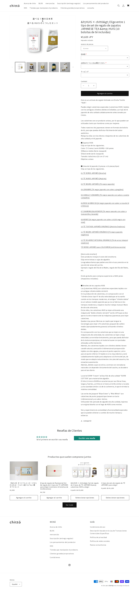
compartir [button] (87, 421)
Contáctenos (55, 557)
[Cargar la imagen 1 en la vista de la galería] (20, 67)
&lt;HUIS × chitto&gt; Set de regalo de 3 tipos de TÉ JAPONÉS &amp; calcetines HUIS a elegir (85, 485)
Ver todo (69, 505)
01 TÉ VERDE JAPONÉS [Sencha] (93, 173)
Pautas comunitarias (98, 545)
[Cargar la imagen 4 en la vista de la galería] (54, 67)
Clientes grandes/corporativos (62, 553)
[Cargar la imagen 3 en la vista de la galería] (43, 67)
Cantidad (84, 81)
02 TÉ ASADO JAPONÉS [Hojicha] (93, 178)
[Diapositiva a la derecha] (73, 67)
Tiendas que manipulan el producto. (64, 550)
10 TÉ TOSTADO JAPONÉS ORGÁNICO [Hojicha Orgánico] (103, 226)
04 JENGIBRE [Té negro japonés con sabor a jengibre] (102, 189)
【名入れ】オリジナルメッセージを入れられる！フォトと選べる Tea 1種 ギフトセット (23, 485)
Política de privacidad (98, 537)
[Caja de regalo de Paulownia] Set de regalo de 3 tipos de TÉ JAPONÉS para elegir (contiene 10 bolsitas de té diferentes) (54, 486)
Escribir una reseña (87, 438)
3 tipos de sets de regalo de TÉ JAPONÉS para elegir (113, 484)
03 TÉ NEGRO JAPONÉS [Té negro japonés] (98, 184)
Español (14, 584)
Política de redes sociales (100, 541)
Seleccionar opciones (84, 497)
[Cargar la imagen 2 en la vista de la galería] (31, 67)
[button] (118, 5)
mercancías (54, 534)
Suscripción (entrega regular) (61, 538)
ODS (51, 546)
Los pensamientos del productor (63, 542)
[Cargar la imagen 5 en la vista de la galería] (65, 67)
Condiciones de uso (97, 527)
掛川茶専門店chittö (111, 585)
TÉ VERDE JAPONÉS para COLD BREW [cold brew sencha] (103, 247)
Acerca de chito (56, 527)
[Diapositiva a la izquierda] (12, 67)
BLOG (52, 531)
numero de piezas (87, 44)
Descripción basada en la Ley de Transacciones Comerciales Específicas (108, 532)
